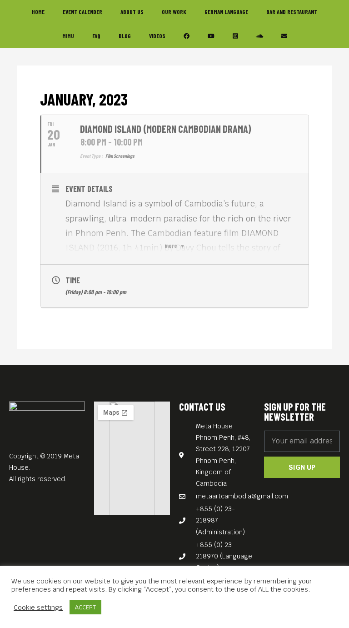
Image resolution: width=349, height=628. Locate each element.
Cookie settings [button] (38, 607)
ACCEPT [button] (85, 607)
